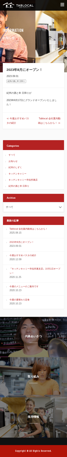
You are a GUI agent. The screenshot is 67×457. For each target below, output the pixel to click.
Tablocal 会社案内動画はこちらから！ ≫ (49, 120)
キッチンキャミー (17, 173)
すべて (12, 155)
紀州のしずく (15, 167)
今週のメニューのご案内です (24, 286)
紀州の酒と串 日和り (16, 81)
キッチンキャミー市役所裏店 (23, 180)
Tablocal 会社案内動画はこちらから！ (28, 229)
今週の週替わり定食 (19, 299)
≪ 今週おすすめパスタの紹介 (18, 120)
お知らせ (13, 161)
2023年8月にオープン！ (21, 242)
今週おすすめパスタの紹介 (22, 255)
